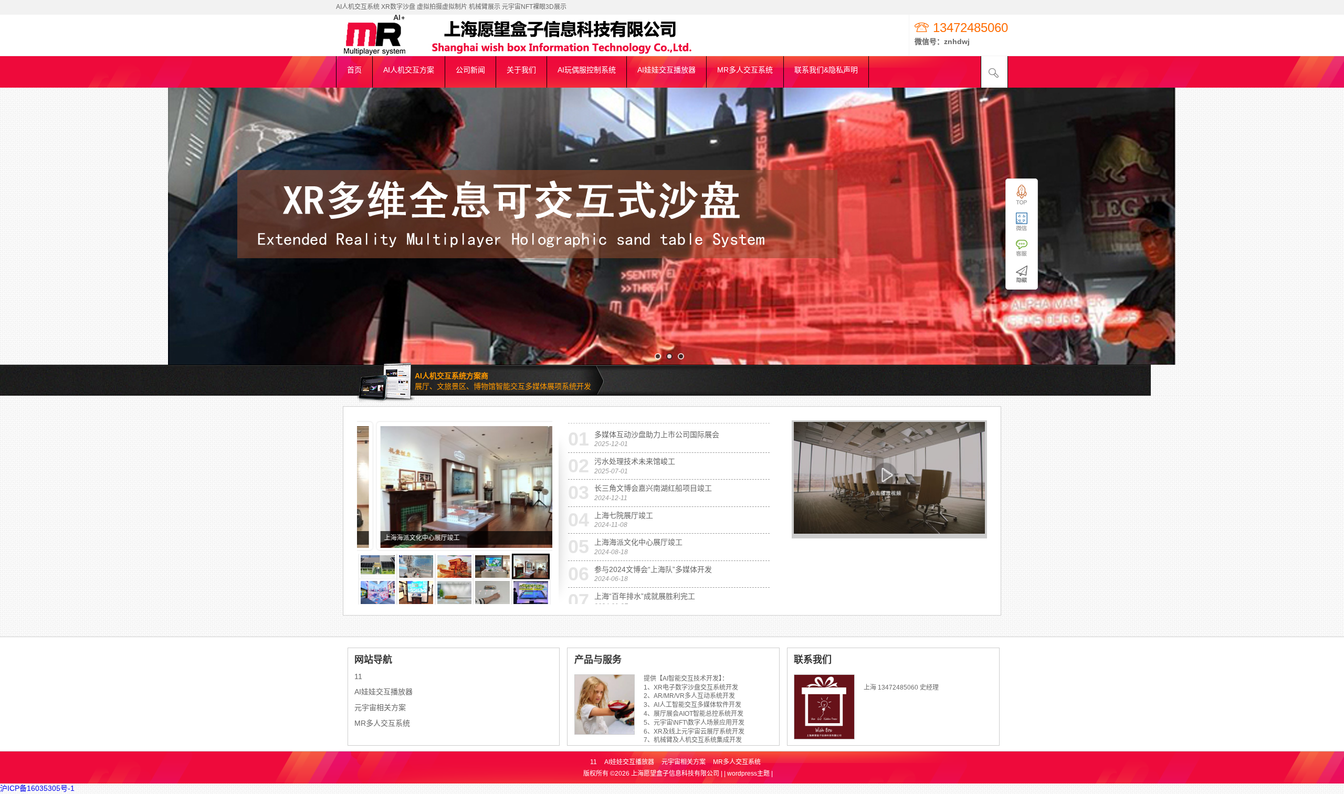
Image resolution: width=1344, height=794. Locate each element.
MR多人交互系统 (382, 723)
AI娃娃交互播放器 (383, 691)
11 (358, 676)
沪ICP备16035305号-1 (37, 788)
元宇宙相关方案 (380, 707)
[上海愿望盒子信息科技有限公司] (388, 51)
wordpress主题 (748, 773)
